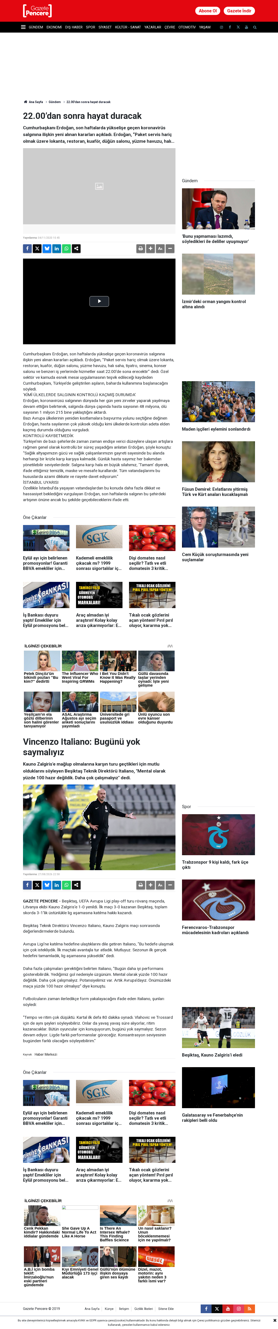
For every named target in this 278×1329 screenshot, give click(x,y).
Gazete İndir (239, 10)
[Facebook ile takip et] (230, 27)
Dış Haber (74, 27)
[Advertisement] (218, 138)
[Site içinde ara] (255, 27)
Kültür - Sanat (128, 27)
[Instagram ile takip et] (238, 1308)
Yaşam (204, 27)
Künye (109, 1309)
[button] (150, 248)
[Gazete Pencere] (37, 10)
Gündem (36, 27)
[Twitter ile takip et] (238, 27)
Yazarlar (152, 27)
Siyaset (105, 27)
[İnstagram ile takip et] (221, 27)
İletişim (124, 1309)
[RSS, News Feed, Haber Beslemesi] (249, 1308)
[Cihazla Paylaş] (76, 248)
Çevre (170, 27)
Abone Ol (208, 10)
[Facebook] (27, 248)
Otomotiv (187, 27)
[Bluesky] (47, 248)
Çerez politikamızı (208, 1320)
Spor (90, 27)
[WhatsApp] (66, 248)
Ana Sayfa (35, 102)
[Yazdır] (140, 248)
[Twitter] (37, 248)
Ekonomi (54, 27)
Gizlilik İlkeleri (143, 1309)
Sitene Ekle (166, 1309)
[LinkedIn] (56, 248)
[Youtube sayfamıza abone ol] (246, 27)
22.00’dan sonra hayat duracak (88, 102)
